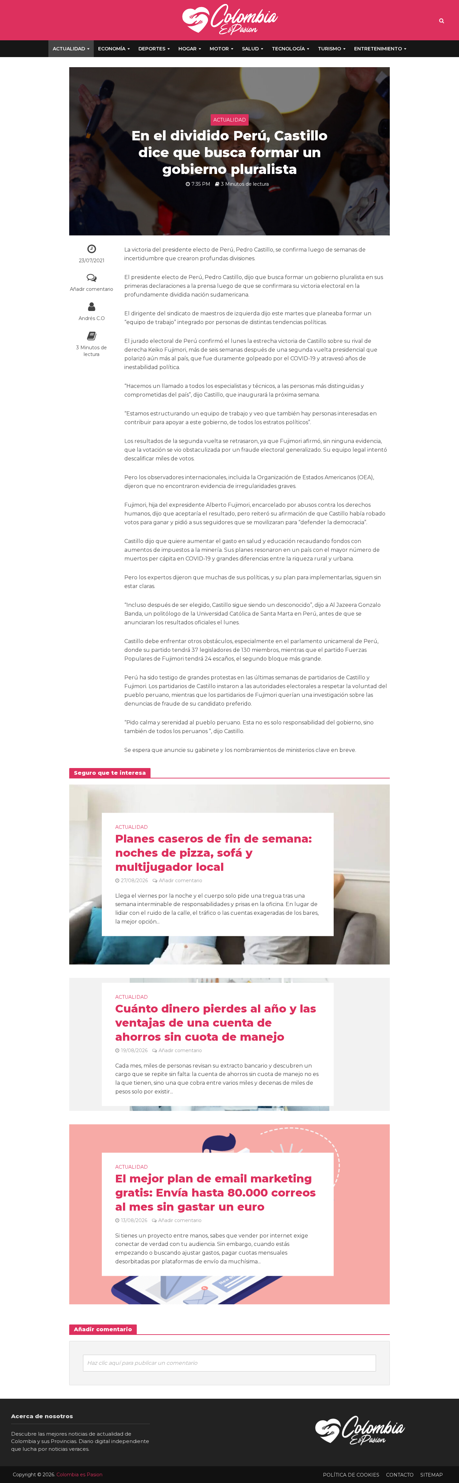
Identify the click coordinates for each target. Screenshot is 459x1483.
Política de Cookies (351, 1475)
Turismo (329, 49)
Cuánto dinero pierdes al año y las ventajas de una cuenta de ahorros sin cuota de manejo (215, 1023)
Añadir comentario (91, 289)
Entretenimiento (378, 49)
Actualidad (69, 49)
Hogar (187, 49)
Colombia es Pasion (79, 1475)
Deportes (151, 49)
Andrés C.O (92, 318)
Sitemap (431, 1475)
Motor (219, 49)
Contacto (400, 1475)
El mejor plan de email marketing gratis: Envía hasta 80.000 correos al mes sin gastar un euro (215, 1192)
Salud (250, 49)
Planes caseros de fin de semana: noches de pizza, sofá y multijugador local (213, 853)
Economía (111, 49)
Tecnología (288, 49)
